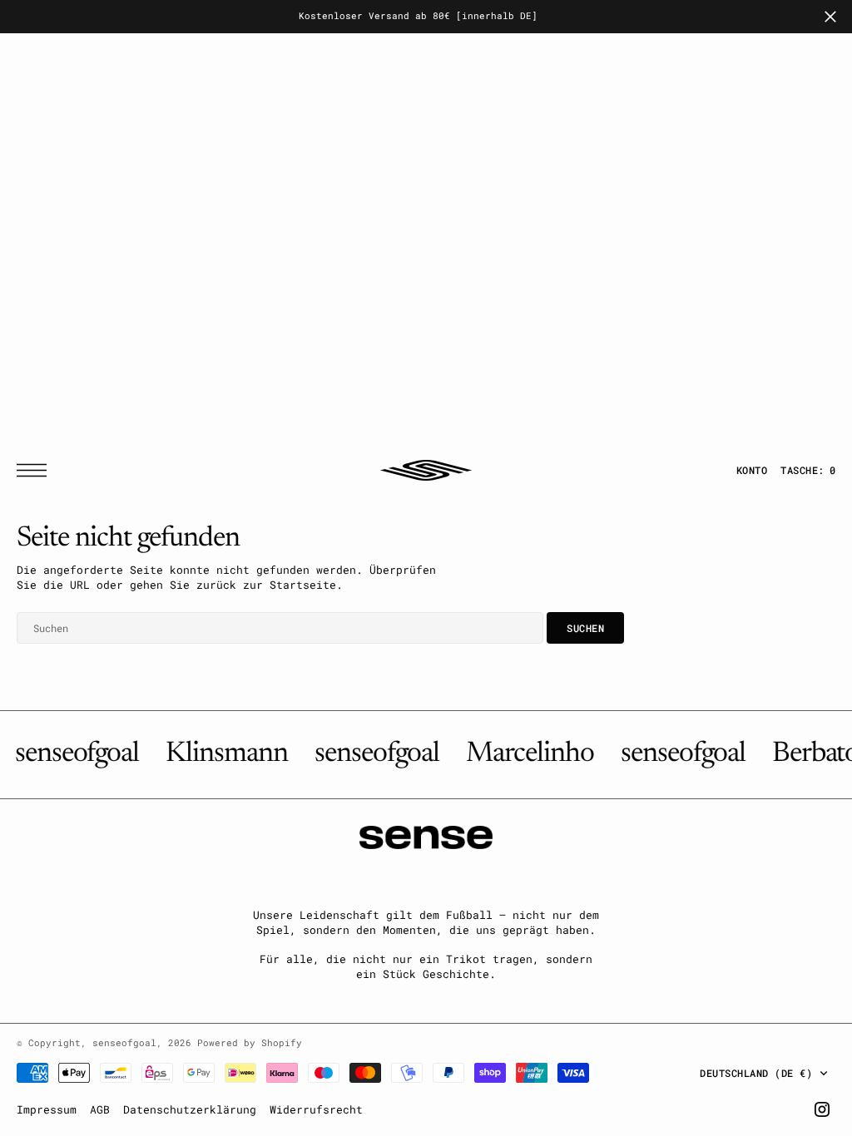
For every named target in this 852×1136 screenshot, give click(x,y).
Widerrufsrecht (316, 1109)
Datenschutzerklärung (189, 1109)
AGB (100, 1109)
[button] (36, 470)
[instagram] (822, 1109)
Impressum (47, 1109)
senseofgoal (124, 1043)
